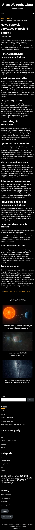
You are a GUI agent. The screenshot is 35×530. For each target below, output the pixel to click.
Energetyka (4, 501)
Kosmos (8, 18)
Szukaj (3, 396)
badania (6, 291)
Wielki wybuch (7, 517)
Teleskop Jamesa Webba (8, 440)
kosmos (21, 480)
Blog (2, 457)
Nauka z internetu (6, 494)
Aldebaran (4, 444)
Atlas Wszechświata (17, 4)
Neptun (3, 447)
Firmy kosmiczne (6, 464)
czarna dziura (5, 478)
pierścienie (22, 291)
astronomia (6, 476)
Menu (2, 13)
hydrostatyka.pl (5, 505)
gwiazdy (13, 480)
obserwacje (7, 482)
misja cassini (14, 291)
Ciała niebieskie (5, 460)
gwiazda (5, 480)
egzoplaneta (26, 478)
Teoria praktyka (5, 498)
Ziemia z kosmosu (6, 434)
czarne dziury (16, 478)
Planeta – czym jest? (7, 417)
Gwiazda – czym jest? (7, 421)
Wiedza (5, 511)
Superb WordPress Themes (17, 526)
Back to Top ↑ (17, 528)
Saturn (28, 291)
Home (2, 18)
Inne (2, 467)
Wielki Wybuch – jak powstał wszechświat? (13, 424)
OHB (2, 437)
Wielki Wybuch (5, 411)
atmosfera (15, 476)
